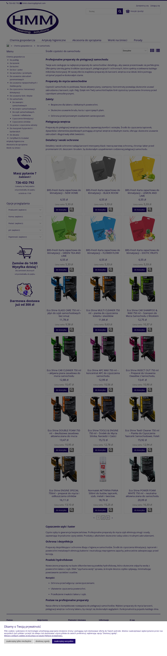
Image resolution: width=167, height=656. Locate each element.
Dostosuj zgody (43, 641)
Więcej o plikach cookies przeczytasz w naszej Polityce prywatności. (33, 635)
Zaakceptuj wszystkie (63, 641)
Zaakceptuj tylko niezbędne (18, 641)
